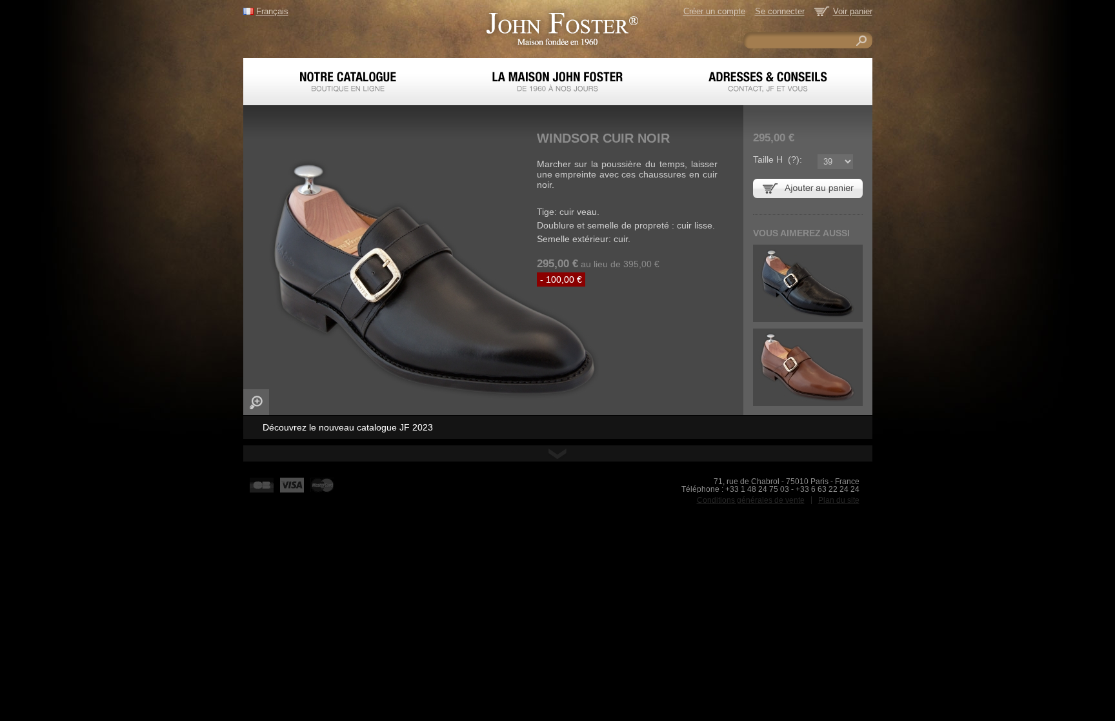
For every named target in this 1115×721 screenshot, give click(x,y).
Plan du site (838, 500)
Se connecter (780, 11)
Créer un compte (714, 11)
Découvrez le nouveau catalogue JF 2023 (348, 427)
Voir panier (852, 11)
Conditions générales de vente (751, 500)
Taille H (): (777, 159)
